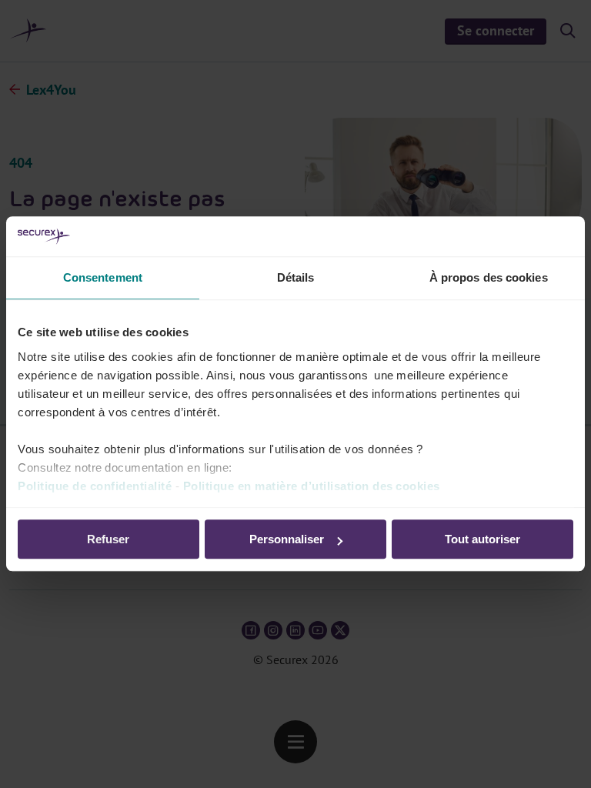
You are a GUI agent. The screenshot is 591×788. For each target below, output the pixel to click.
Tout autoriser (482, 539)
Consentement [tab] (102, 278)
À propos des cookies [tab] (488, 278)
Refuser (108, 539)
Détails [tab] (296, 278)
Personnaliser (286, 539)
